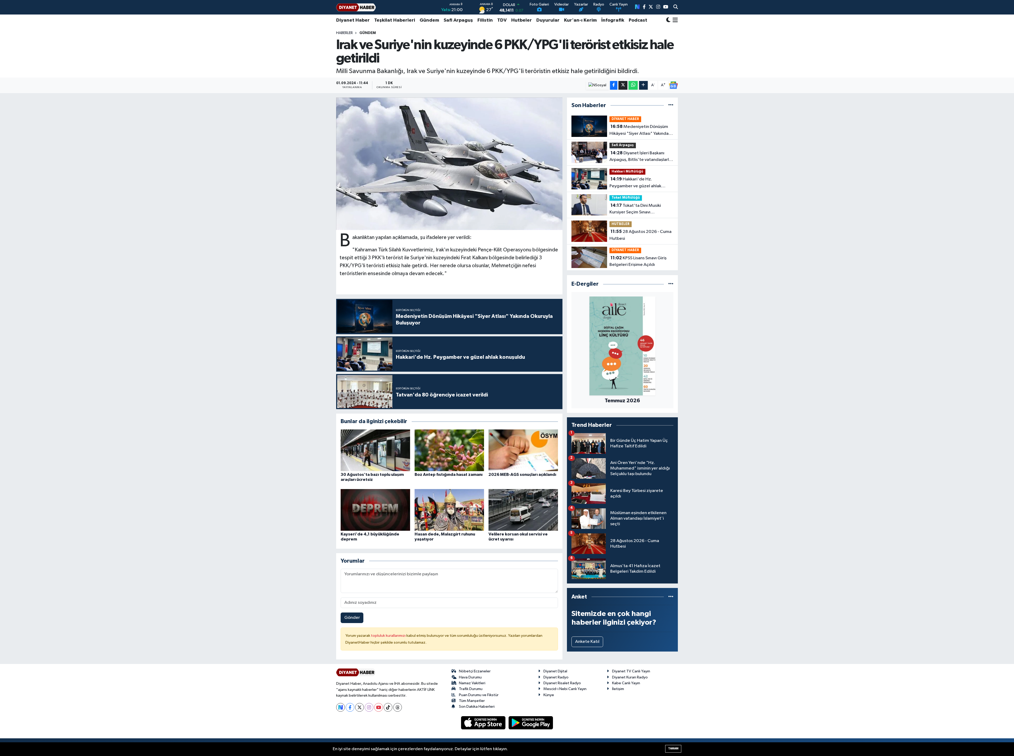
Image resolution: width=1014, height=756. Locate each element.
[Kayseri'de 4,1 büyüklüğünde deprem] (375, 510)
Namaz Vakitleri (472, 683)
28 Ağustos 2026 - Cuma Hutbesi (640, 235)
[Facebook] (350, 707)
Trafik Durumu (470, 689)
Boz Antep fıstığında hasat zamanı (448, 474)
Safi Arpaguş (458, 20)
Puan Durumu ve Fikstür (479, 695)
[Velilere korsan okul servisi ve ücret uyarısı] (523, 510)
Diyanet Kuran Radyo (630, 677)
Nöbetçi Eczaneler (475, 671)
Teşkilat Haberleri (394, 20)
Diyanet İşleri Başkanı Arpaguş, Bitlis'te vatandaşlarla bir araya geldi (640, 157)
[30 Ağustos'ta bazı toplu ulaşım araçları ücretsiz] (375, 450)
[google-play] (531, 722)
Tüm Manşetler (472, 701)
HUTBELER (621, 224)
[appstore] (484, 722)
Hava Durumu (470, 677)
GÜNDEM (367, 33)
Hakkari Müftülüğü (627, 171)
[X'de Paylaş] (622, 85)
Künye (548, 695)
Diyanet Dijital (555, 671)
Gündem (429, 20)
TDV (502, 20)
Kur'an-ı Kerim (580, 20)
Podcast (638, 20)
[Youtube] (378, 707)
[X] (359, 707)
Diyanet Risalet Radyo (562, 683)
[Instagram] (369, 707)
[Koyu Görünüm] (668, 20)
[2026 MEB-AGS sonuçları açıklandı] (523, 450)
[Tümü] (670, 105)
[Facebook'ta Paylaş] (613, 85)
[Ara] (675, 7)
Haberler (344, 33)
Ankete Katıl (587, 641)
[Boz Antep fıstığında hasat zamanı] (449, 450)
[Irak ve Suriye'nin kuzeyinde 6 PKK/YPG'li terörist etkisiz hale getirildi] (449, 164)
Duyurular (548, 20)
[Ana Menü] (674, 20)
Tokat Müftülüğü (626, 197)
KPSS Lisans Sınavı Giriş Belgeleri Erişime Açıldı (637, 261)
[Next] (340, 707)
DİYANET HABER (625, 119)
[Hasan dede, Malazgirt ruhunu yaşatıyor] (449, 510)
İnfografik (612, 20)
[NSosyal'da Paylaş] (597, 85)
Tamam (673, 748)
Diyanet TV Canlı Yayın (631, 671)
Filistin (485, 20)
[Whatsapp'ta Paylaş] (633, 85)
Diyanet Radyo (556, 677)
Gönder (352, 617)
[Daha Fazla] (643, 85)
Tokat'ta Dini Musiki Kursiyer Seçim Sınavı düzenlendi (635, 209)
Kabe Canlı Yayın (626, 683)
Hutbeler (521, 20)
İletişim (618, 689)
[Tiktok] (388, 707)
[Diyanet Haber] (356, 7)
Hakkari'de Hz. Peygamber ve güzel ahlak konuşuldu (635, 183)
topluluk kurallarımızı (388, 636)
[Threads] (397, 707)
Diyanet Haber (353, 20)
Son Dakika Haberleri (477, 707)
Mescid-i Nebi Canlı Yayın (564, 689)
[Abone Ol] (673, 85)
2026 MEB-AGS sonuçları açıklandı (522, 474)
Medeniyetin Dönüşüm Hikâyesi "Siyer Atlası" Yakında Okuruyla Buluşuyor (639, 130)
